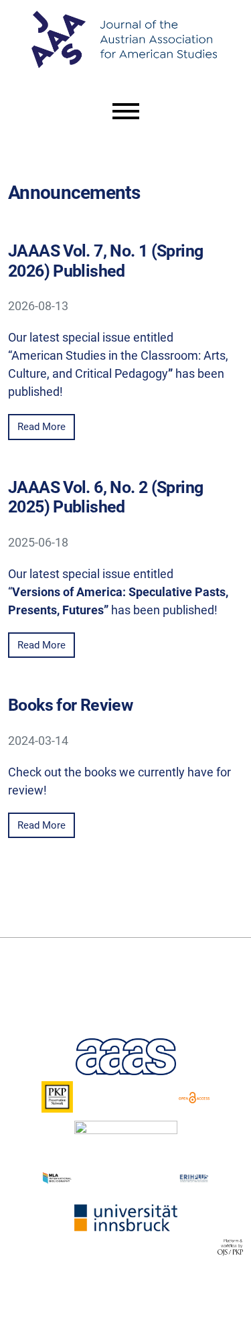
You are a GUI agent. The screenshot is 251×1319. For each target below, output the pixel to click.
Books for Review (70, 705)
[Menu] (126, 111)
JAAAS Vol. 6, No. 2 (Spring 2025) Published (105, 497)
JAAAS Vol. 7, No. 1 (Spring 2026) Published (105, 260)
